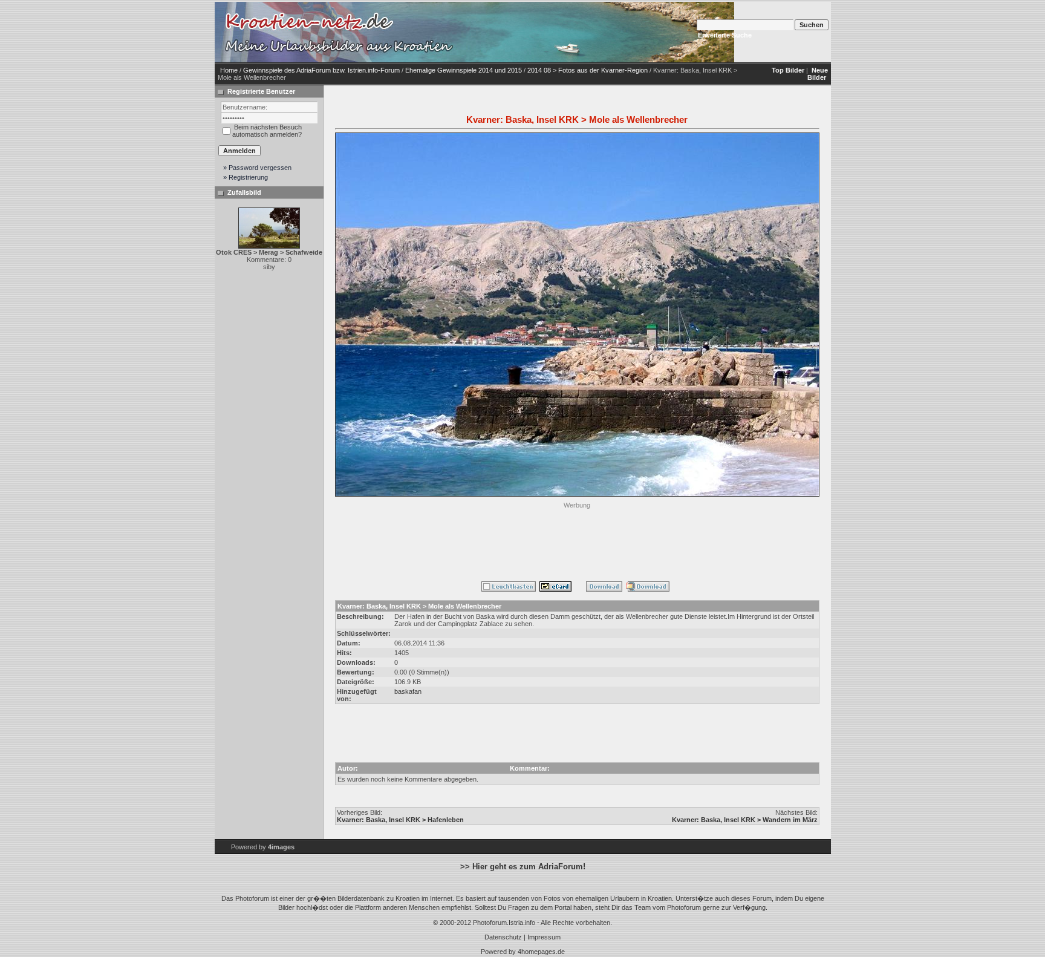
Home (229, 70)
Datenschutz (503, 937)
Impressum (544, 937)
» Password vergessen (257, 167)
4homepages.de (541, 951)
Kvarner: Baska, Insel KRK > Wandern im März (745, 819)
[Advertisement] (577, 539)
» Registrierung (245, 177)
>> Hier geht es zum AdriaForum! (522, 866)
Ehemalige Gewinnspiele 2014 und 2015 (463, 70)
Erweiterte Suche (725, 35)
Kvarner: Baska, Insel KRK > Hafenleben (400, 819)
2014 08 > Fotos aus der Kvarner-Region (587, 70)
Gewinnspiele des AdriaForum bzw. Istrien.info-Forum (321, 70)
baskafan (408, 691)
